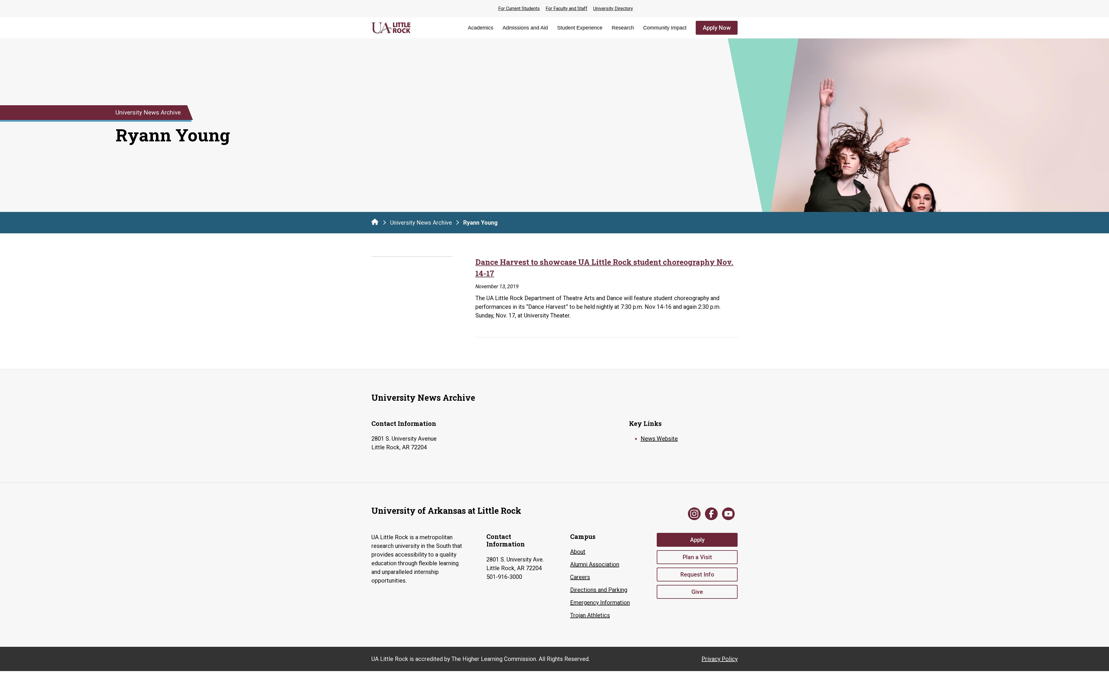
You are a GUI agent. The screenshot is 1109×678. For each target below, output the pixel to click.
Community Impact (664, 28)
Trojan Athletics (590, 615)
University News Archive (421, 222)
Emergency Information (600, 602)
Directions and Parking (598, 589)
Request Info (697, 574)
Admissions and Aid (525, 28)
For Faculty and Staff (566, 8)
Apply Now (717, 27)
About (577, 551)
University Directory (613, 8)
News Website (659, 438)
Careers (580, 577)
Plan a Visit (697, 557)
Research (623, 28)
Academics (480, 28)
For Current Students (519, 8)
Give (697, 591)
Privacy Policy (720, 658)
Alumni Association (594, 564)
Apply (697, 539)
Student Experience (579, 28)
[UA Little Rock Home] (374, 221)
